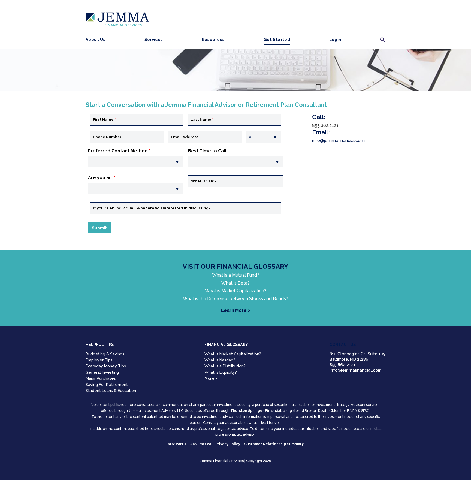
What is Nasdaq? (219, 360)
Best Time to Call (207, 150)
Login (335, 39)
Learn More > (235, 310)
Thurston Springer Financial (255, 411)
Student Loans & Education (111, 390)
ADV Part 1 (177, 444)
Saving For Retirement (107, 384)
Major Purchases (101, 378)
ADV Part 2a (200, 444)
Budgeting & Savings (105, 354)
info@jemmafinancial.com (338, 140)
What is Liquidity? (220, 372)
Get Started (277, 39)
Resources (213, 39)
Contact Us (343, 344)
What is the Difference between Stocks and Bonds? (235, 298)
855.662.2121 (343, 364)
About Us (95, 39)
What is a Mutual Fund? (235, 275)
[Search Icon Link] (382, 41)
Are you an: (101, 177)
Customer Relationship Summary (274, 444)
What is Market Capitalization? (235, 290)
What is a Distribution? (225, 366)
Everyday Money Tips (106, 366)
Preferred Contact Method (119, 150)
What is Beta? (235, 283)
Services (153, 39)
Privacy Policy (227, 444)
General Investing (102, 372)
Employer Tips (99, 360)
